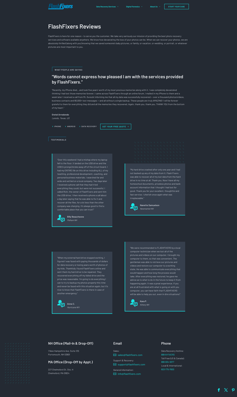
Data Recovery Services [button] (106, 6)
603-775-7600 (167, 369)
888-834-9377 (167, 362)
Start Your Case (176, 6)
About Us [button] (154, 6)
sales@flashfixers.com (130, 354)
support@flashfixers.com (131, 364)
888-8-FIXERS (168, 354)
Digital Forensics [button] (133, 6)
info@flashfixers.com (129, 373)
